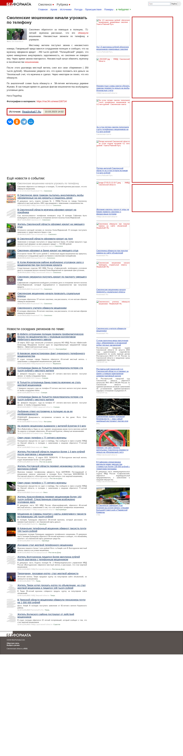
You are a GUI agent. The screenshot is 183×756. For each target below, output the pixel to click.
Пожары (108, 9)
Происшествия (93, 9)
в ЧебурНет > (123, 9)
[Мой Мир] (31, 121)
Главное (43, 9)
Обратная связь (13, 643)
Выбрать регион (13, 645)
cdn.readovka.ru (17, 41)
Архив (53, 9)
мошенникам (31, 62)
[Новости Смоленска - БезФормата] (16, 3)
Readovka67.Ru (31, 111)
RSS (25, 649)
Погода (78, 9)
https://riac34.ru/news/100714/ (52, 101)
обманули (83, 33)
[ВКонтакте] (10, 121)
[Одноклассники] (17, 121)
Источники (66, 9)
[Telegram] (24, 121)
